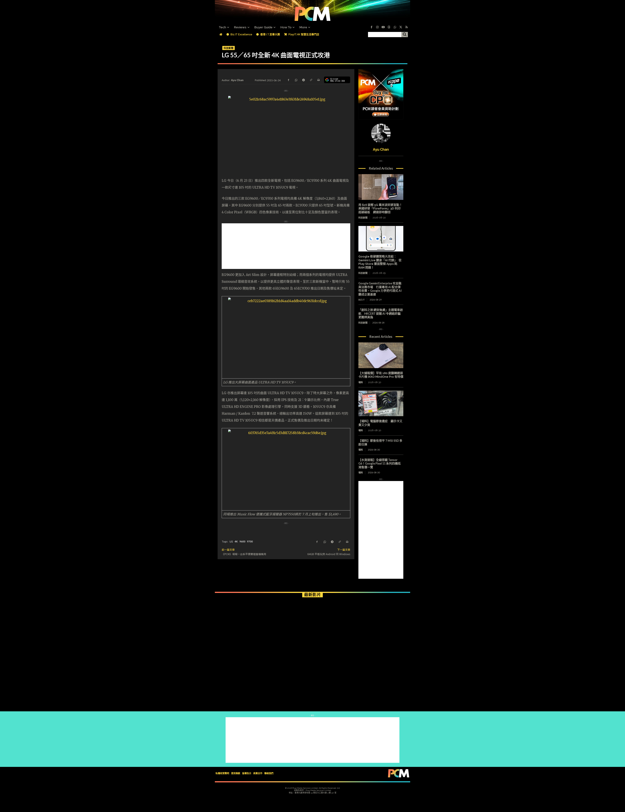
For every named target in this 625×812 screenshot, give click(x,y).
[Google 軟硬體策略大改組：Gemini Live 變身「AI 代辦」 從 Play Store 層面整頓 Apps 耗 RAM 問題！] (380, 239)
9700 (250, 541)
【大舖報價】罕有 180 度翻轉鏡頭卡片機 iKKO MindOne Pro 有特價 (380, 375)
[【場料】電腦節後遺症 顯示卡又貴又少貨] (380, 403)
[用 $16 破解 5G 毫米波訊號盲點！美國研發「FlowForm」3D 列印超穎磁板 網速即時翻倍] (380, 187)
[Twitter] (401, 27)
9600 (242, 541)
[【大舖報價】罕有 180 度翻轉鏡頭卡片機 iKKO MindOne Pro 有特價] (380, 355)
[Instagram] (377, 27)
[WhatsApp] (296, 79)
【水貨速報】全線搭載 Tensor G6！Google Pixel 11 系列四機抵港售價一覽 (379, 463)
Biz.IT (361, 299)
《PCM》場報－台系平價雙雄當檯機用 (244, 554)
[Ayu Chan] (381, 133)
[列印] (318, 79)
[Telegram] (303, 79)
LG (231, 541)
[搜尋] (404, 34)
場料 (360, 382)
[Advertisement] (286, 246)
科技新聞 (228, 47)
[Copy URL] (311, 79)
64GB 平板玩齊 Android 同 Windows (328, 554)
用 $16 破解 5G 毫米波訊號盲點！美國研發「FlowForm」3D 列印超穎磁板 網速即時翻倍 (380, 208)
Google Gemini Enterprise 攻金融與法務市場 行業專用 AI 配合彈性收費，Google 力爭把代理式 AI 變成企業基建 (380, 288)
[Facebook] (371, 27)
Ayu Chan (237, 80)
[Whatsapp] (395, 27)
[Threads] (389, 27)
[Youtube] (383, 27)
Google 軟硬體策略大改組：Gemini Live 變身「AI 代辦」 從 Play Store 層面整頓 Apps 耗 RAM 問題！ (380, 262)
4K (236, 541)
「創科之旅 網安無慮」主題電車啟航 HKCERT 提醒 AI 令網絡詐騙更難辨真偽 (380, 313)
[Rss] (407, 27)
